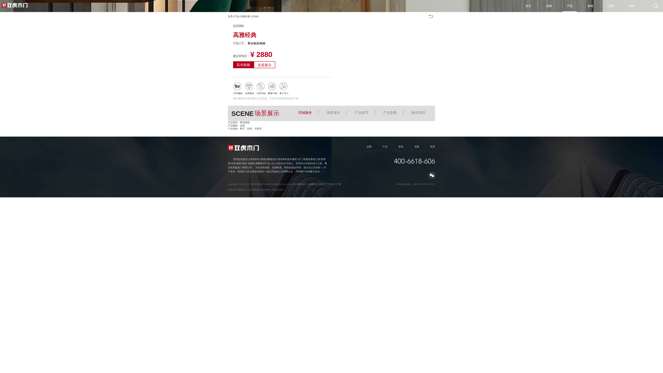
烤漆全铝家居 (277, 190)
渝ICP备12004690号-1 (424, 184)
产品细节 (362, 112)
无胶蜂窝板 (265, 190)
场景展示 (333, 112)
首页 (230, 16)
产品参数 (390, 112)
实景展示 (264, 65)
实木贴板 (243, 65)
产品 (236, 16)
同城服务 (305, 112)
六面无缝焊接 (253, 190)
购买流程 (418, 112)
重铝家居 (242, 190)
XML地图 (401, 184)
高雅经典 (245, 16)
